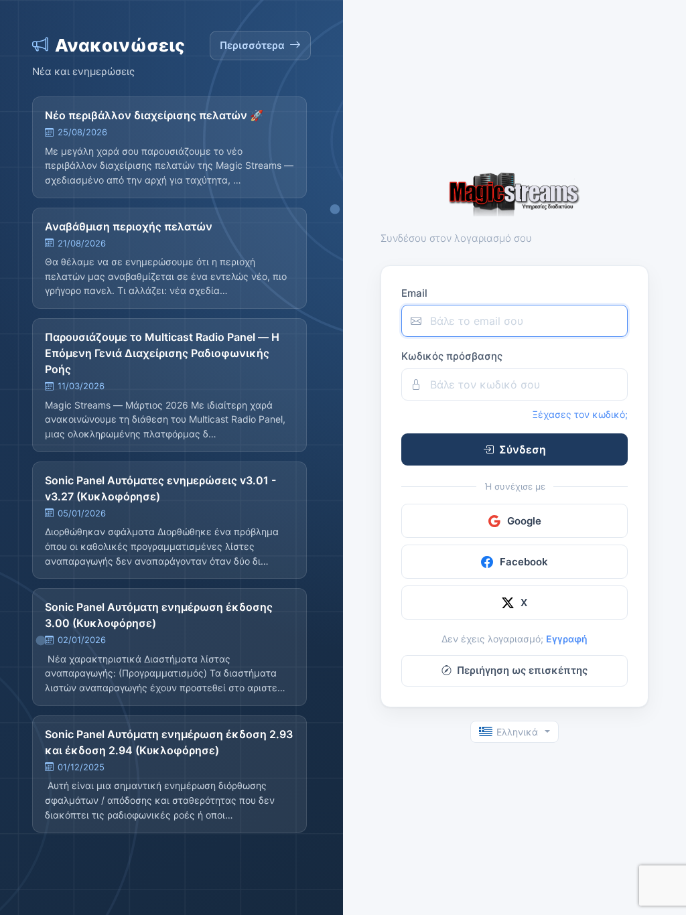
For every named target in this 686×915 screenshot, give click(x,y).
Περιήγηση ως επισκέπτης (522, 670)
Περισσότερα (252, 45)
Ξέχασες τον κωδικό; (580, 414)
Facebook (524, 561)
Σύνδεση (522, 449)
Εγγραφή (567, 638)
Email (414, 293)
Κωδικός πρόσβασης (451, 356)
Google (524, 520)
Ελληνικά (517, 731)
